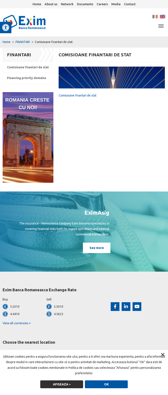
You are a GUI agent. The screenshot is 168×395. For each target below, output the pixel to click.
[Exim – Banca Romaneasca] (31, 22)
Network (67, 4)
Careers (102, 4)
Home (37, 4)
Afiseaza (61, 384)
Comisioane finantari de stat (28, 67)
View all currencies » (17, 323)
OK (106, 384)
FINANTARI (23, 42)
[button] (5, 27)
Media (116, 4)
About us (51, 4)
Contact (130, 4)
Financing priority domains (26, 78)
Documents (85, 4)
